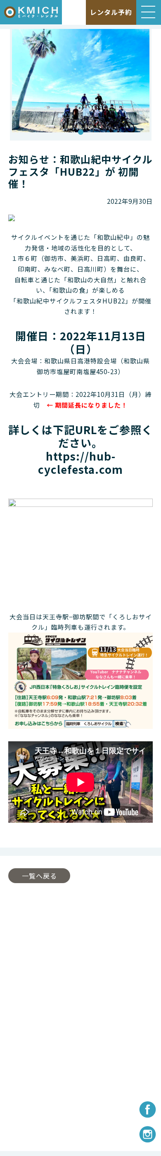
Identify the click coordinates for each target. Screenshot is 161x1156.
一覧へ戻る (39, 876)
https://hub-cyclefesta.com (80, 462)
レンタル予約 (111, 12)
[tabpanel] (81, 85)
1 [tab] (80, 132)
